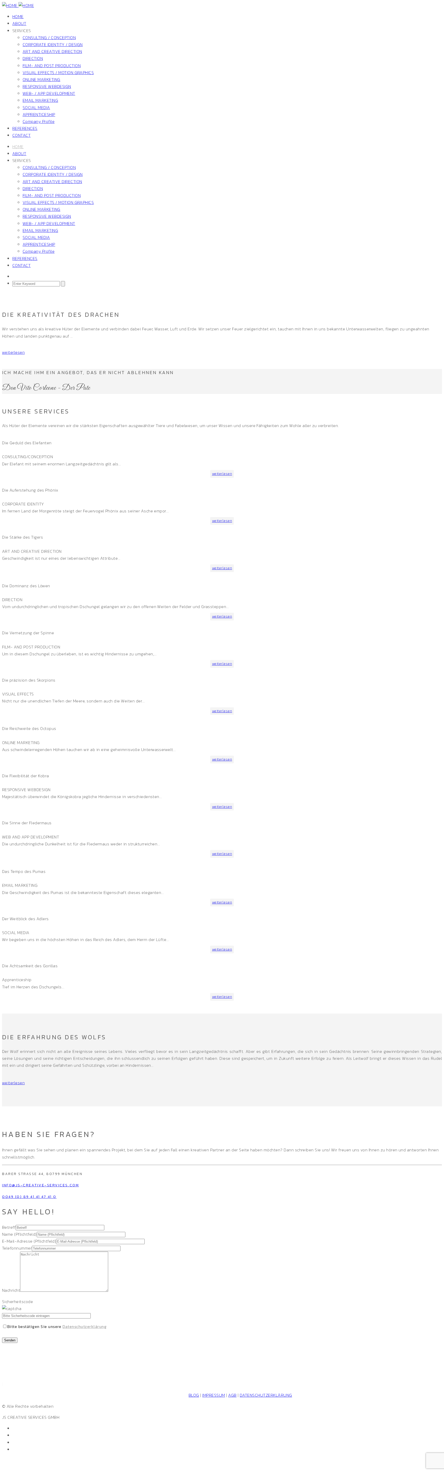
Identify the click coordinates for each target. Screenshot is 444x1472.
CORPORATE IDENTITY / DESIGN (53, 44)
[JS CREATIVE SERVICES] (18, 5)
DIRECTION (33, 58)
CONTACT (21, 135)
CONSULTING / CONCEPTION (49, 37)
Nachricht (11, 1290)
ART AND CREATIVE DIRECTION (52, 51)
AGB (232, 1395)
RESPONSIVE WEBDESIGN (47, 86)
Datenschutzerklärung (84, 1326)
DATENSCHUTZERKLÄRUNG (266, 1395)
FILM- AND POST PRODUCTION (52, 65)
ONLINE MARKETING (41, 79)
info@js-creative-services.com (40, 1185)
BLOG (194, 1395)
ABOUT (19, 23)
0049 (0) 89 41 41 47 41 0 (29, 1196)
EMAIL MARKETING (40, 100)
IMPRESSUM (213, 1395)
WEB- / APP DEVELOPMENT (49, 93)
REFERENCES (25, 128)
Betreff (9, 1227)
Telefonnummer (17, 1248)
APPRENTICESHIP (39, 114)
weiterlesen (13, 352)
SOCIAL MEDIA (36, 107)
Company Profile (38, 121)
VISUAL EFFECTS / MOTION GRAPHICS (58, 72)
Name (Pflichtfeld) (19, 1234)
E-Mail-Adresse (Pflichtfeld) (29, 1241)
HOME (18, 16)
